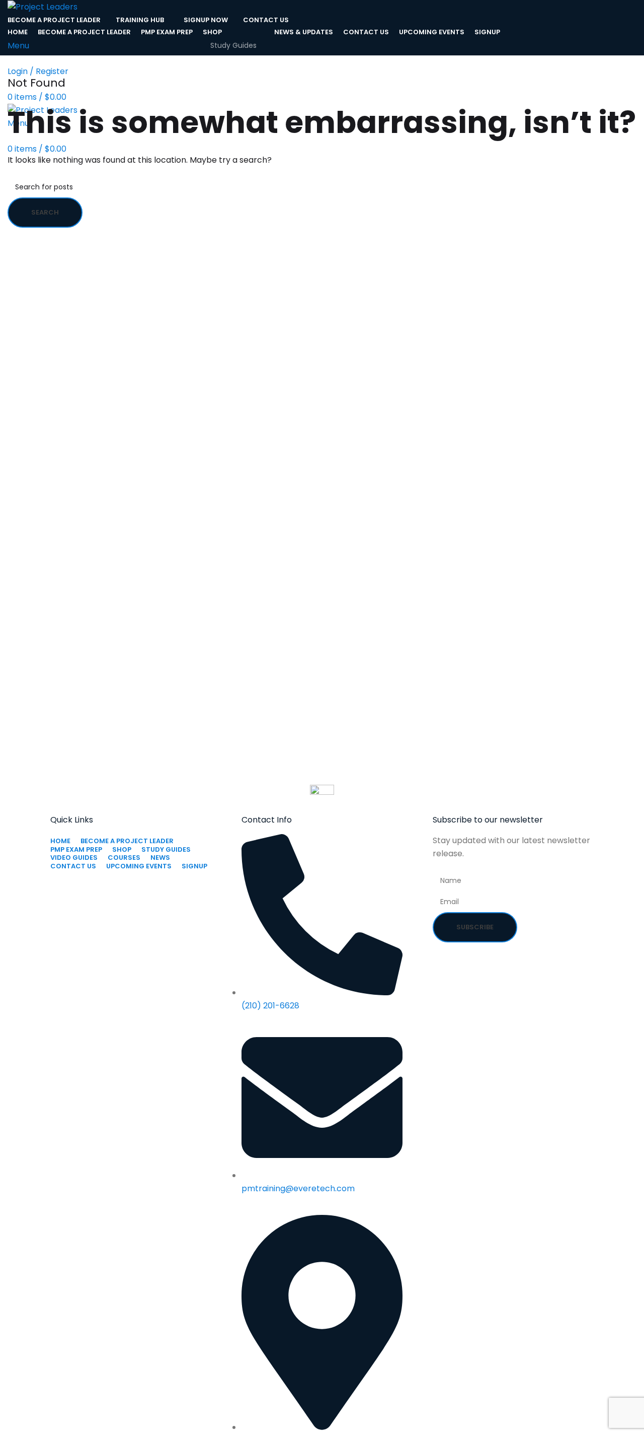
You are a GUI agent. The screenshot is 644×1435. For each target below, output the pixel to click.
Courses (224, 80)
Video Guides (233, 62)
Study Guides (233, 45)
